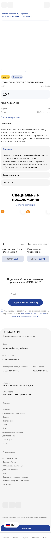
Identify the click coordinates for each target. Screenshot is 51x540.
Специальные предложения (13, 413)
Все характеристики (10, 117)
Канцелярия (7, 439)
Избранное (35, 538)
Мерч (4, 443)
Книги (4, 424)
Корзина (25, 538)
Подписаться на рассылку (25, 302)
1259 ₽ (38, 258)
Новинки (5, 417)
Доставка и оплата (10, 469)
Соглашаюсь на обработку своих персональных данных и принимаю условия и (26, 313)
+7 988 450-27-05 (10, 359)
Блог (4, 473)
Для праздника (23, 14)
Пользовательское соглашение (15, 477)
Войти (45, 538)
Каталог (15, 538)
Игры (4, 428)
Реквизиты (6, 484)
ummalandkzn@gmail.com (15, 348)
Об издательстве (9, 458)
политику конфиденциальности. (25, 316)
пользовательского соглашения (34, 313)
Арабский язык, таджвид (12, 432)
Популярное (7, 421)
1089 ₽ (12, 258)
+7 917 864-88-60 (10, 370)
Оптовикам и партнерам (12, 466)
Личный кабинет (9, 462)
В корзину (26, 528)
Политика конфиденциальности (15, 481)
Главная (6, 538)
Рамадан (6, 409)
